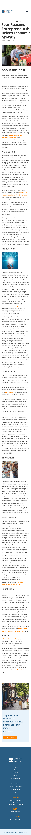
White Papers (15, 778)
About (15, 792)
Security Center (15, 789)
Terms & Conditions (15, 786)
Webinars (16, 773)
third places (9, 392)
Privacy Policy (15, 784)
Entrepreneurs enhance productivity (14, 306)
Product (15, 767)
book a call (18, 670)
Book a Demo (10, 737)
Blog (15, 770)
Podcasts (15, 775)
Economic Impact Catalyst (12, 639)
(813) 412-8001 (15, 812)
